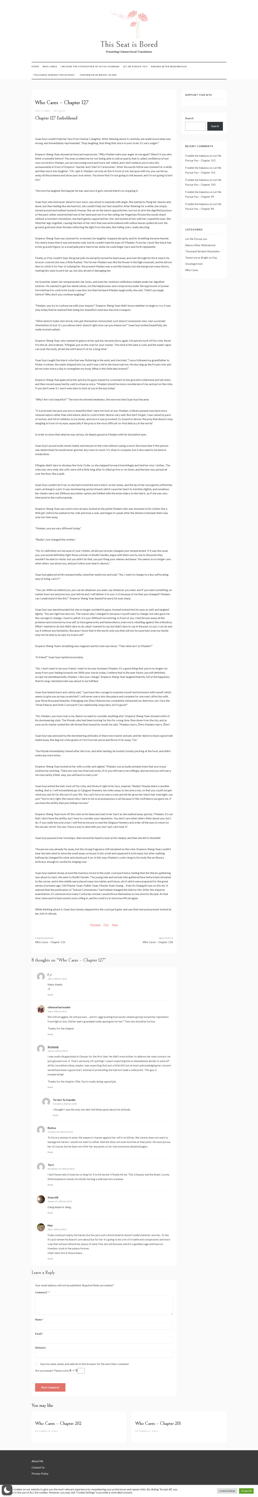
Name (39, 1319)
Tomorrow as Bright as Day (98, 75)
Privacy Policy (40, 1473)
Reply (50, 994)
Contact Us (38, 1467)
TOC (106, 924)
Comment (42, 1292)
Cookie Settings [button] (227, 1490)
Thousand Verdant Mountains (53, 75)
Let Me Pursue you (196, 238)
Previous (95, 924)
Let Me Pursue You (135, 66)
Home (35, 66)
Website (40, 1347)
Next (115, 924)
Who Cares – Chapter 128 (158, 942)
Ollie (61, 110)
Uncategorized (193, 263)
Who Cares (50, 66)
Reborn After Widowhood (169, 66)
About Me (37, 1461)
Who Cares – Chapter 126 (50, 942)
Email (39, 1333)
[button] (7, 1490)
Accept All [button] (246, 1490)
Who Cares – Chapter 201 (158, 1423)
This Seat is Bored (129, 44)
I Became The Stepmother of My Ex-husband (90, 66)
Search (189, 118)
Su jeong (53, 1046)
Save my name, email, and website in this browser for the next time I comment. (84, 1363)
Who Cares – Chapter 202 (58, 1423)
